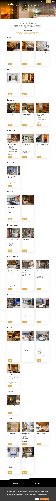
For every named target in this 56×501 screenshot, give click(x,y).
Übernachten (25, 5)
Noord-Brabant (38, 32)
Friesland (23, 32)
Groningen (30, 32)
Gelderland (26, 32)
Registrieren (53, 1)
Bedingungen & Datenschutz (27, 486)
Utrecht (28, 33)
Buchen (10, 64)
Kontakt (44, 1)
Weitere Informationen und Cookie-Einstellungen (14, 499)
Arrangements (20, 5)
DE (41, 1)
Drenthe (16, 32)
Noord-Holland (21, 33)
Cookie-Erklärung (25, 495)
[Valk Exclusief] (10, 4)
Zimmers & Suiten (15, 486)
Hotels (16, 5)
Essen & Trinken (30, 5)
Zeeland (31, 33)
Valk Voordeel (36, 486)
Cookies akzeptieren (44, 499)
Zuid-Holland (35, 33)
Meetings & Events (36, 5)
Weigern (37, 499)
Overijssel (25, 33)
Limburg (34, 32)
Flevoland (19, 32)
